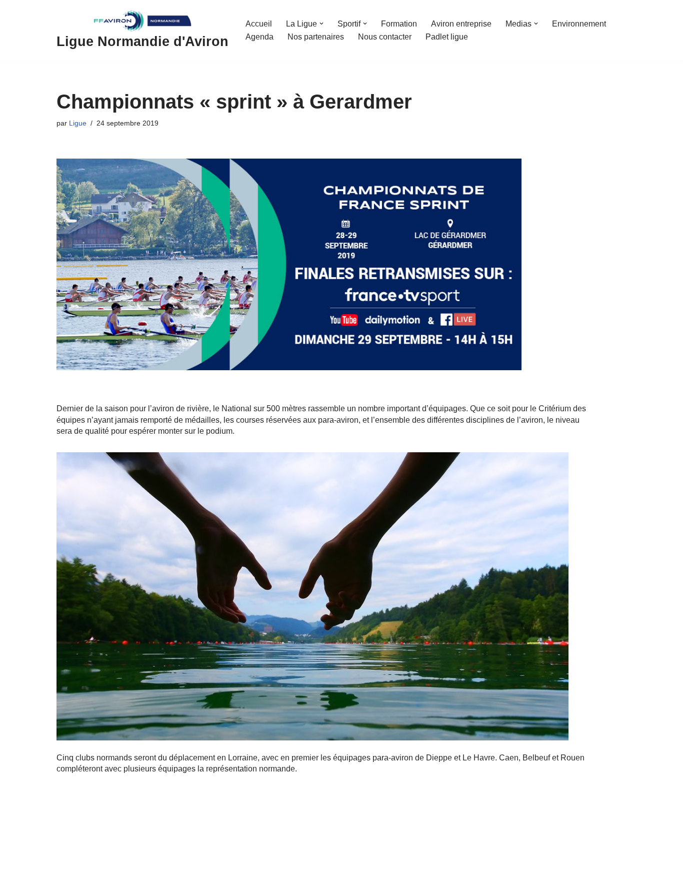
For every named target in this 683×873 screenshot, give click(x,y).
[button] (322, 24)
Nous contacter (385, 37)
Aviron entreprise (461, 24)
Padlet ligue (447, 37)
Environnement (579, 24)
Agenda (260, 37)
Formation (399, 24)
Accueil (259, 24)
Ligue (77, 123)
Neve (66, 861)
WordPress (148, 861)
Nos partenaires (316, 37)
